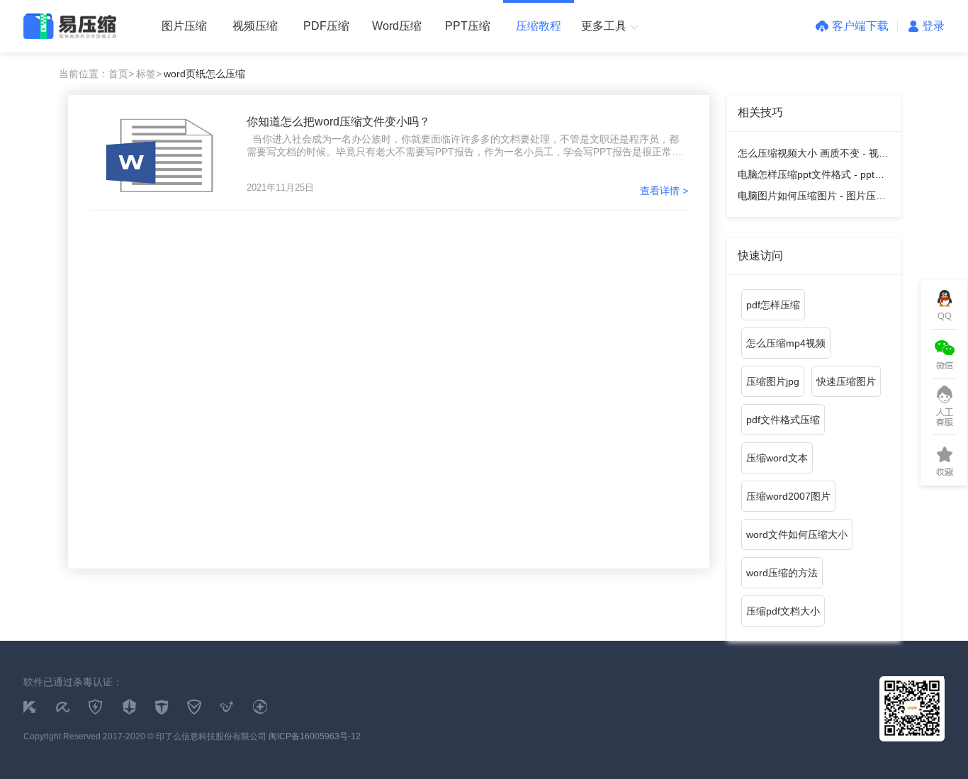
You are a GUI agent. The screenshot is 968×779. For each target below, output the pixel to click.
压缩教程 (538, 26)
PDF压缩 (326, 26)
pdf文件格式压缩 (783, 419)
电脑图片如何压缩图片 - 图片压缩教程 (812, 198)
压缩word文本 (777, 458)
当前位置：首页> (96, 73)
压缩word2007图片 (788, 496)
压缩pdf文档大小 (783, 611)
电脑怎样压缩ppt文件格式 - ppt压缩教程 (811, 177)
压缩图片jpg (772, 381)
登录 (933, 26)
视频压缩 (255, 26)
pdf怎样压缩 (773, 304)
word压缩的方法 (782, 572)
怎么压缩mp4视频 (786, 343)
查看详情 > (664, 190)
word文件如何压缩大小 (797, 534)
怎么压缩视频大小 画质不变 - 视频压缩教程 (813, 155)
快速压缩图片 (846, 381)
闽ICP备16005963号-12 (315, 736)
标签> (149, 73)
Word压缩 (397, 26)
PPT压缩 (467, 26)
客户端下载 (860, 26)
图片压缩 (184, 26)
